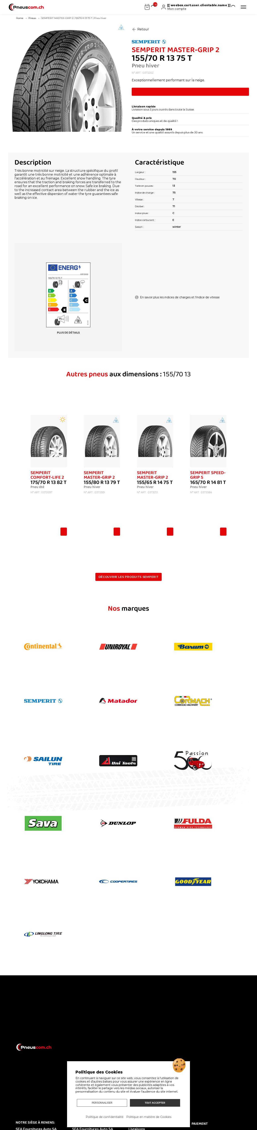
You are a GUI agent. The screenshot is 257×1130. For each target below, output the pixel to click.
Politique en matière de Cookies (148, 1117)
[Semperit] (190, 42)
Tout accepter (155, 1102)
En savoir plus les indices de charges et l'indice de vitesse (180, 297)
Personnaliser (102, 1102)
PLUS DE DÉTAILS (68, 332)
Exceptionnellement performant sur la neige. (168, 80)
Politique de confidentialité (104, 1117)
